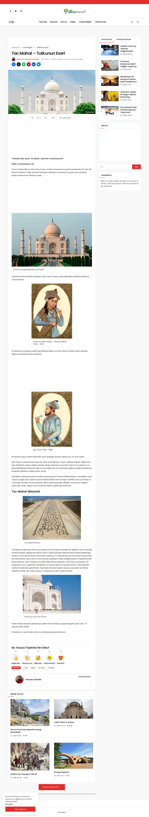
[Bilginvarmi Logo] (74, 11)
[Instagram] (21, 11)
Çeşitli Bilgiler (85, 22)
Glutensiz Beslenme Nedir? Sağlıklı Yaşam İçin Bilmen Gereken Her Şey (128, 66)
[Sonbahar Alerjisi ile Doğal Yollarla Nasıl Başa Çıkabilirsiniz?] (110, 96)
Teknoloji (43, 22)
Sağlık (72, 22)
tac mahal (41, 668)
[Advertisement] (52, 138)
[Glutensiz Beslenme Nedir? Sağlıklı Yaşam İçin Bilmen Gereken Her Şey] (110, 65)
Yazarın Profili (84, 676)
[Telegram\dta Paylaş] (39, 64)
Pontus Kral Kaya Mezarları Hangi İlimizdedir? (25, 730)
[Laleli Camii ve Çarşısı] (73, 709)
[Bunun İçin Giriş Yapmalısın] (32, 118)
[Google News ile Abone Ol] (65, 118)
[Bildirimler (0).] (137, 22)
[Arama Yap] (132, 22)
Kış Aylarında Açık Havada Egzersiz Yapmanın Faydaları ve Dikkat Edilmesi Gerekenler (129, 113)
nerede (33, 668)
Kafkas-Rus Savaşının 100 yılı (23, 774)
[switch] (11, 22)
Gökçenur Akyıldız (23, 59)
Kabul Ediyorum (20, 809)
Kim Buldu (61, 812)
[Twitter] (16, 11)
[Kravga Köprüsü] (73, 756)
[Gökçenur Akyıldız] (20, 679)
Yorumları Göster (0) (50, 787)
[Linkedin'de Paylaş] (34, 64)
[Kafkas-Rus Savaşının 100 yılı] (29, 757)
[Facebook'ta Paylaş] (14, 64)
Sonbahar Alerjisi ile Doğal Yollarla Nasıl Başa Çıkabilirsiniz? (128, 96)
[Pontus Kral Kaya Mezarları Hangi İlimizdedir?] (29, 712)
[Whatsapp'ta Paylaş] (24, 64)
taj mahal (51, 668)
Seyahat (54, 22)
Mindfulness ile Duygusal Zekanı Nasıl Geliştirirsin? (128, 79)
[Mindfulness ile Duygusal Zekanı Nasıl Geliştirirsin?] (110, 80)
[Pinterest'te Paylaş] (29, 64)
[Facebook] (10, 11)
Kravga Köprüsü (61, 772)
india (26, 668)
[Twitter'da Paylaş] (19, 64)
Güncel (63, 22)
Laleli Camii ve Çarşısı (64, 722)
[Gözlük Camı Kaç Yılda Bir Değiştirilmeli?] (110, 50)
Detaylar (9, 804)
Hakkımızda (100, 22)
